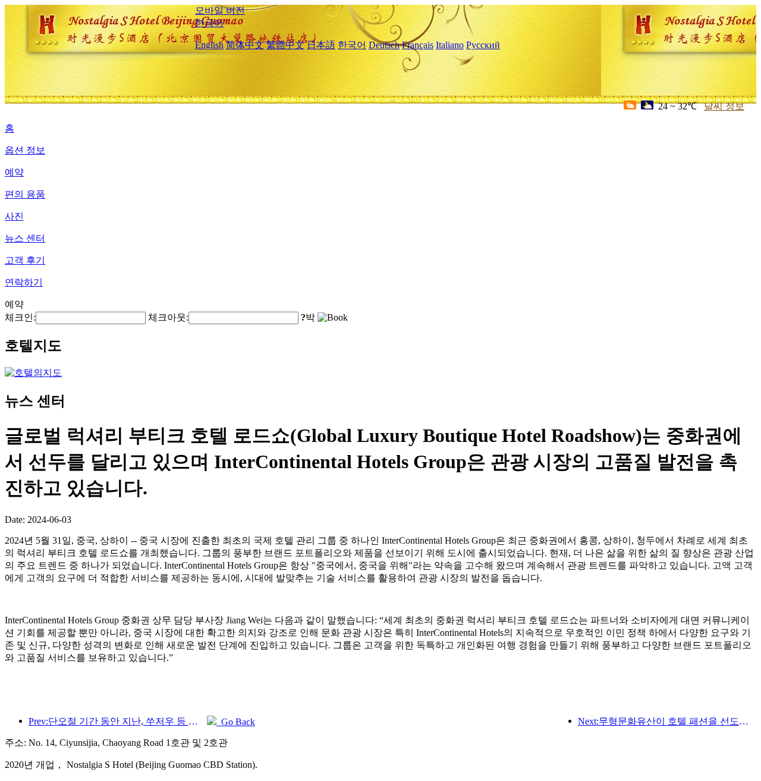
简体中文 (245, 45)
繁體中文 (285, 45)
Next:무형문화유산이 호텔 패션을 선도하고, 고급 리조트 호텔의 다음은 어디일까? (667, 721)
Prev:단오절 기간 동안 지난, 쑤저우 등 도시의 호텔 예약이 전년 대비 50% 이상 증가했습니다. (118, 721)
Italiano (450, 45)
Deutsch (384, 45)
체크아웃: (168, 317)
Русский (483, 45)
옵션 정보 (25, 150)
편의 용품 (25, 194)
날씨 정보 (724, 106)
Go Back (235, 722)
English (209, 45)
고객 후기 (25, 260)
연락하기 (24, 282)
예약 (14, 172)
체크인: (20, 317)
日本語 (321, 45)
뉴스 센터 (25, 238)
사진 (14, 216)
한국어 (209, 23)
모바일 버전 (220, 10)
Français (417, 45)
